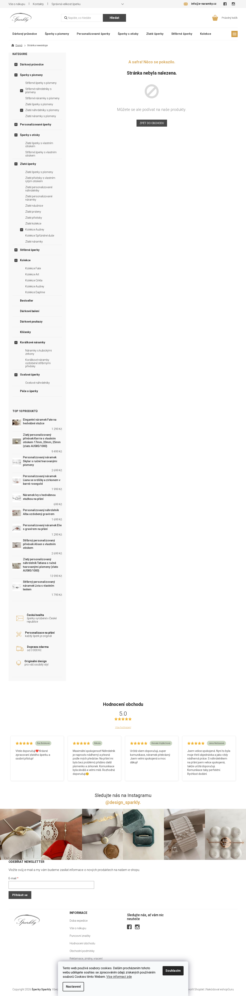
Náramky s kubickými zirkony (38, 352)
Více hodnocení (123, 727)
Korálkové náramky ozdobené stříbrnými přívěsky (38, 363)
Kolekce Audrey (34, 229)
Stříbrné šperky (29, 249)
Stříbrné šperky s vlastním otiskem (41, 154)
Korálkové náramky (32, 342)
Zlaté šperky (28, 163)
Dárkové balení (29, 311)
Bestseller (26, 300)
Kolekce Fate (33, 268)
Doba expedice (79, 920)
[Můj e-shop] (27, 920)
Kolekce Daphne (35, 292)
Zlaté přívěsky (33, 217)
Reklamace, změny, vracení (86, 958)
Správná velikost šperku (66, 4)
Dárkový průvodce (32, 64)
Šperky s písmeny (31, 75)
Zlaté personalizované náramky (38, 198)
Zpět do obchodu (152, 123)
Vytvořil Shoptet (194, 989)
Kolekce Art (32, 274)
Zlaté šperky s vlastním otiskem (39, 145)
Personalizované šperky (35, 124)
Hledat (114, 18)
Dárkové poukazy (31, 321)
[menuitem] (25, 34)
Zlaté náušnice (34, 205)
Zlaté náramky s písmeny (40, 116)
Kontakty (38, 4)
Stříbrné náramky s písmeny (42, 98)
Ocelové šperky (30, 374)
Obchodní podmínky (82, 951)
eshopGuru (227, 989)
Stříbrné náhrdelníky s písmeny (38, 90)
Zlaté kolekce (33, 223)
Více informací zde (119, 977)
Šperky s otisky (30, 135)
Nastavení (73, 986)
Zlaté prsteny (33, 211)
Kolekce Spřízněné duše (39, 235)
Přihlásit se (20, 895)
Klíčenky (25, 332)
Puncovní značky (80, 935)
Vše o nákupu (17, 4)
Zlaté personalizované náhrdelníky (38, 189)
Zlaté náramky (34, 241)
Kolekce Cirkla (33, 280)
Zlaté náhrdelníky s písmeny (42, 110)
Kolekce (25, 260)
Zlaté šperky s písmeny (39, 104)
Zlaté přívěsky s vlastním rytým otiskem (40, 179)
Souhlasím (173, 971)
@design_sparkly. (123, 802)
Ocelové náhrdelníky (37, 382)
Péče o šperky (29, 391)
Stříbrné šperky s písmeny (41, 82)
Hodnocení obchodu (82, 943)
